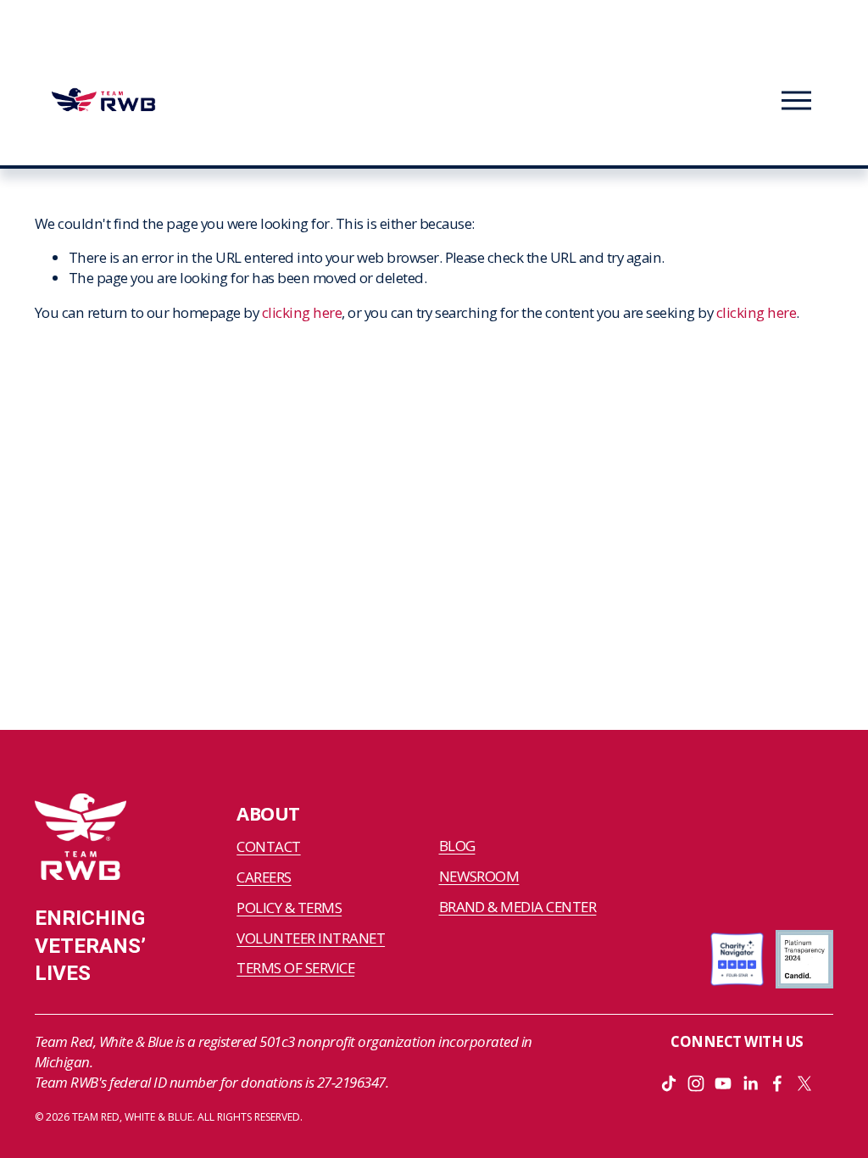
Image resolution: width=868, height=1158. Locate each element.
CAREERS (263, 877)
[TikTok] (668, 1083)
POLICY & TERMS (289, 907)
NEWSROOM (479, 876)
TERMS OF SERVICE (295, 967)
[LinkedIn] (750, 1083)
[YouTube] (723, 1083)
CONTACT (268, 846)
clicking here (302, 312)
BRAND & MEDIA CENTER (518, 906)
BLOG (457, 845)
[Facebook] (777, 1083)
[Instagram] (695, 1083)
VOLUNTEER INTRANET (310, 938)
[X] (804, 1083)
